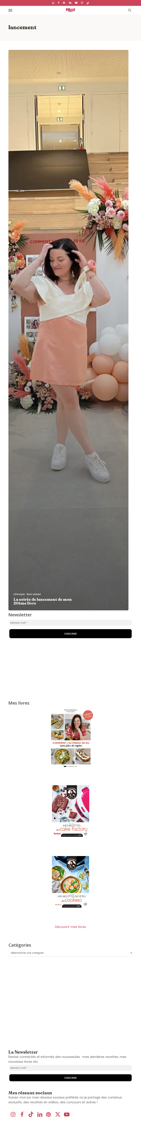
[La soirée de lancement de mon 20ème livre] (68, 330)
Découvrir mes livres (70, 927)
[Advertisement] (29, 633)
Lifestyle (19, 594)
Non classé (34, 594)
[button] (10, 10)
